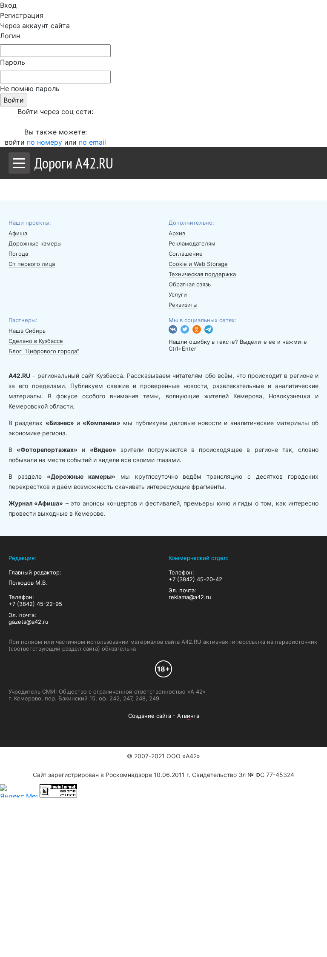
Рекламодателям (192, 243)
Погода (18, 253)
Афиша (18, 233)
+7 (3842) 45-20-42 (195, 579)
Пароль (12, 62)
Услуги (178, 294)
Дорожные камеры (35, 243)
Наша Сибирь (27, 330)
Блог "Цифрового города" (44, 351)
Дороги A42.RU (73, 163)
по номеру (45, 142)
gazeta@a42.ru (29, 621)
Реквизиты (183, 304)
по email (92, 142)
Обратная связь (190, 284)
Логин (10, 35)
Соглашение (186, 253)
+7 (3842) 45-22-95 (35, 604)
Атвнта (188, 715)
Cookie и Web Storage (198, 263)
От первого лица (32, 263)
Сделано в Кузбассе (36, 340)
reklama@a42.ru (190, 597)
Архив (177, 233)
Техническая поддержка (202, 274)
